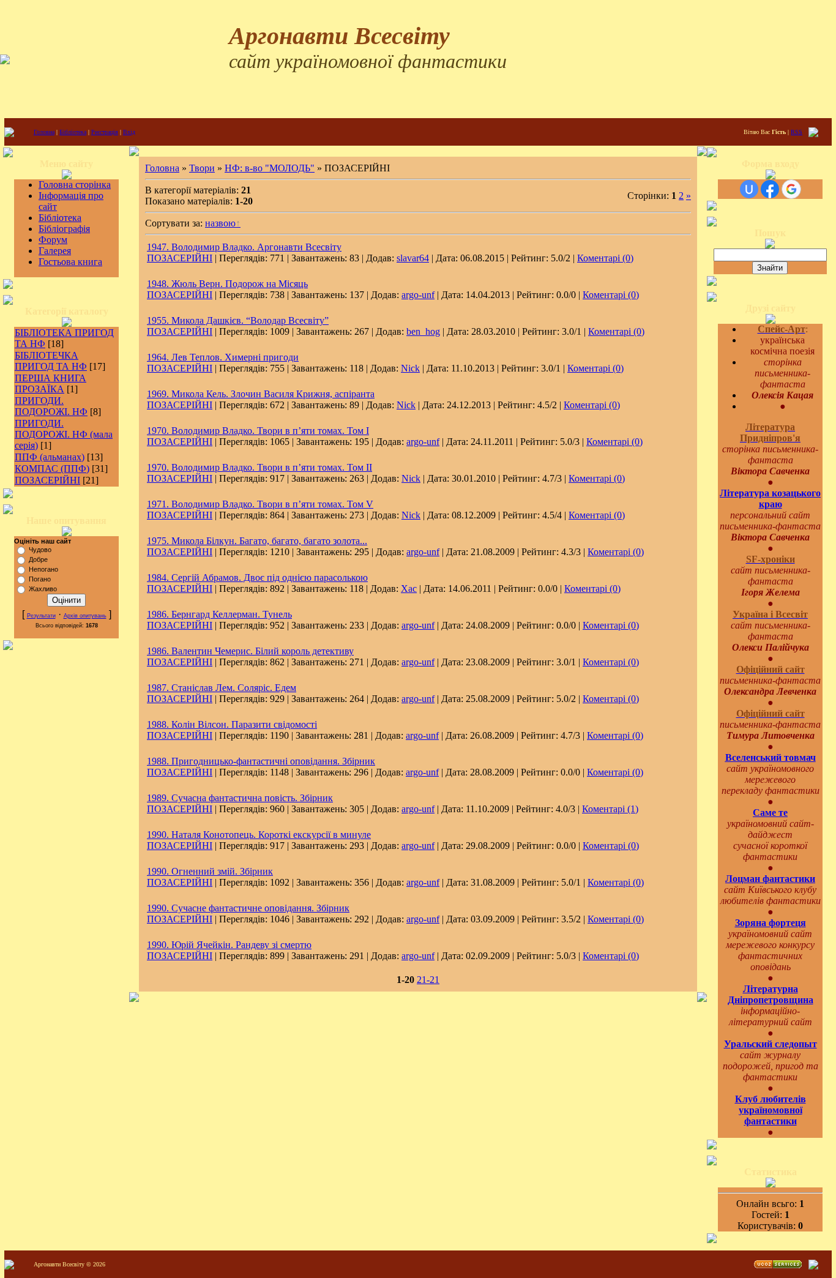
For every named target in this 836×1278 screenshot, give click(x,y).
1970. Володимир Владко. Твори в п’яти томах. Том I (258, 430)
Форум (53, 239)
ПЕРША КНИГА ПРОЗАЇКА (50, 383)
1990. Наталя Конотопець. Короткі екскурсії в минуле (259, 834)
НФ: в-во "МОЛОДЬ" (270, 168)
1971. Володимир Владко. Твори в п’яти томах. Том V (260, 504)
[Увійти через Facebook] (770, 189)
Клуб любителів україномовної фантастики (770, 1110)
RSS (796, 132)
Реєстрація (104, 132)
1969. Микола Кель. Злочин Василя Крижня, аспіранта (261, 394)
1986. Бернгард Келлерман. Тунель (219, 614)
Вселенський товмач (770, 757)
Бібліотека (72, 132)
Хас (409, 588)
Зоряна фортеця (770, 922)
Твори (202, 168)
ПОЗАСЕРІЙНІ (47, 480)
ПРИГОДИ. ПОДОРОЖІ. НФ (51, 406)
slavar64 (413, 258)
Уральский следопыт (770, 1044)
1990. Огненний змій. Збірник (210, 871)
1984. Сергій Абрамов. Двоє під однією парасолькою (257, 577)
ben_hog (423, 331)
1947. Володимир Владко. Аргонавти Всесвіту (244, 247)
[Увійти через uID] (749, 189)
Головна (44, 132)
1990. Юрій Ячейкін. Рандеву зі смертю (229, 945)
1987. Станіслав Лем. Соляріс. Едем (221, 687)
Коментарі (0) (605, 258)
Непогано (43, 569)
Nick (410, 368)
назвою (220, 223)
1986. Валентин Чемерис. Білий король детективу (250, 651)
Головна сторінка (75, 184)
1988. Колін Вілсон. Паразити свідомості (232, 724)
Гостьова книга (70, 261)
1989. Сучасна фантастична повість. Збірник (240, 798)
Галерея (55, 250)
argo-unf (418, 295)
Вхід (129, 132)
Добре (38, 559)
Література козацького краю (770, 498)
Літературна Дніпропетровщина (770, 994)
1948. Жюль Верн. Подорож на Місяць (227, 283)
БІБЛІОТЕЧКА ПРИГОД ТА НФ (51, 361)
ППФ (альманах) (49, 457)
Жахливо (43, 588)
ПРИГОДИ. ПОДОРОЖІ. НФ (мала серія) (64, 434)
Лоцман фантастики (770, 878)
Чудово (40, 549)
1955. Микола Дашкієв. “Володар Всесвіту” (238, 320)
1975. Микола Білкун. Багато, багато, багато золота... (257, 541)
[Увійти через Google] (791, 189)
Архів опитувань (85, 616)
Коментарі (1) (610, 809)
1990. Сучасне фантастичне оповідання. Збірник (248, 908)
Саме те (770, 812)
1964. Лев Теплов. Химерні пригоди (223, 357)
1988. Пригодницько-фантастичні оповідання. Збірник (261, 761)
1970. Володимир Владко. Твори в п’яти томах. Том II (259, 467)
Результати (41, 616)
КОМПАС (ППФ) (52, 468)
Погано (40, 579)
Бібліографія (64, 228)
